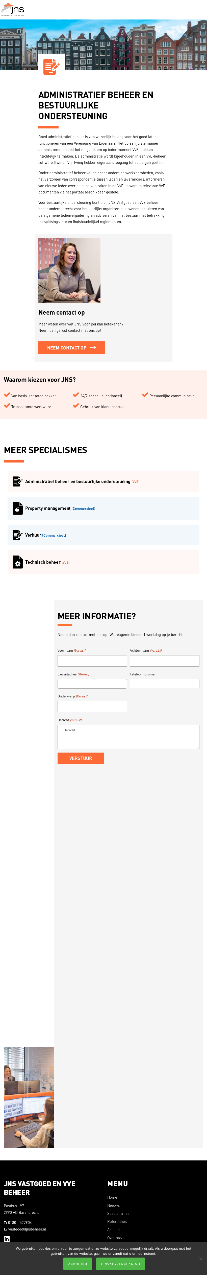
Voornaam (71, 650)
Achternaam (145, 650)
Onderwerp (72, 696)
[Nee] (200, 1258)
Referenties (117, 1221)
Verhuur (45, 535)
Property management (60, 508)
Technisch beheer (47, 562)
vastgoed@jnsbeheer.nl (27, 1229)
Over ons (114, 1237)
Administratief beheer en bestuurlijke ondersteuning (82, 481)
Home (112, 1197)
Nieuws (113, 1205)
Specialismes (118, 1213)
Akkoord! (77, 1264)
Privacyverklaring (120, 1264)
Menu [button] (200, 13)
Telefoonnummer (143, 674)
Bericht (70, 719)
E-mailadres (73, 674)
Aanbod (113, 1229)
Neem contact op (66, 347)
